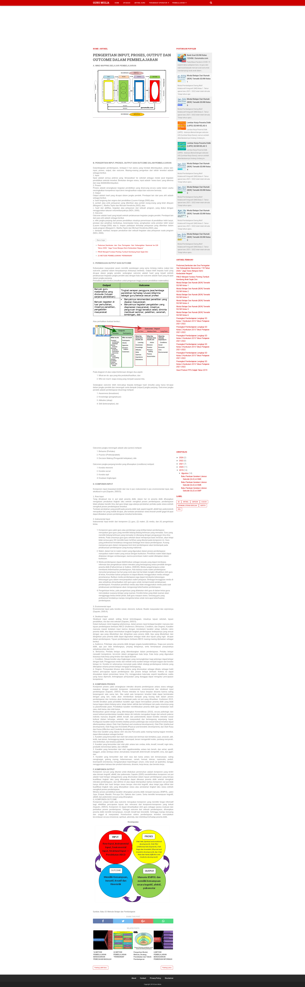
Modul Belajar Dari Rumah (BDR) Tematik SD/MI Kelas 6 (199, 102)
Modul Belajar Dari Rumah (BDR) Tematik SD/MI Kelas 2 (199, 237)
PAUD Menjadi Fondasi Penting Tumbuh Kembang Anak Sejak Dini (123, 252)
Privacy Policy (155, 978)
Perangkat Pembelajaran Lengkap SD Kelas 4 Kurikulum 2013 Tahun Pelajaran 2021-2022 (192, 347)
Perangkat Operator (158, 3)
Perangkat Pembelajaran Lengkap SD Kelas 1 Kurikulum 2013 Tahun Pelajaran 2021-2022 (192, 321)
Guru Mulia (101, 2)
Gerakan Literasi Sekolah (187, 505)
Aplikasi (126, 3)
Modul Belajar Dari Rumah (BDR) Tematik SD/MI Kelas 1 (199, 78)
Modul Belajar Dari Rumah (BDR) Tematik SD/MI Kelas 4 (199, 166)
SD (179, 502)
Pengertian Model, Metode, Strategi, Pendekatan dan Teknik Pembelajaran (142, 955)
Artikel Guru (139, 3)
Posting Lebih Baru (100, 968)
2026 (181, 457)
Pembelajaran (178, 3)
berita (203, 505)
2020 (181, 467)
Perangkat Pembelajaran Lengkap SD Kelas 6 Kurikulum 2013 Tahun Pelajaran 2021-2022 (192, 364)
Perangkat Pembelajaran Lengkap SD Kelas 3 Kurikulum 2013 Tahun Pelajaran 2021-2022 (192, 338)
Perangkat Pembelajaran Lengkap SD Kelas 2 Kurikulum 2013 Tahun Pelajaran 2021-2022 (192, 329)
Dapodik (195, 502)
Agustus (185, 473)
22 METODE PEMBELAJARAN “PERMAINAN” (115, 256)
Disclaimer (169, 978)
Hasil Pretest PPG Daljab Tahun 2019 (191, 370)
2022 (181, 461)
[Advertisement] (152, 27)
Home (117, 3)
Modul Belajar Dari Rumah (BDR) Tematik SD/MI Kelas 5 (199, 213)
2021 (181, 464)
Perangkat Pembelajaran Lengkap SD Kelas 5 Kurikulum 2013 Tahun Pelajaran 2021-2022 (192, 355)
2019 (181, 470)
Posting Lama (166, 968)
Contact (143, 978)
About (134, 978)
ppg (179, 509)
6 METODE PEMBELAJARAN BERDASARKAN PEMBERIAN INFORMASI (163, 955)
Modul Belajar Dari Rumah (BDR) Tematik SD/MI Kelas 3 (199, 190)
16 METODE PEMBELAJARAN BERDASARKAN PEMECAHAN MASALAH (102, 955)
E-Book (204, 502)
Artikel (186, 502)
